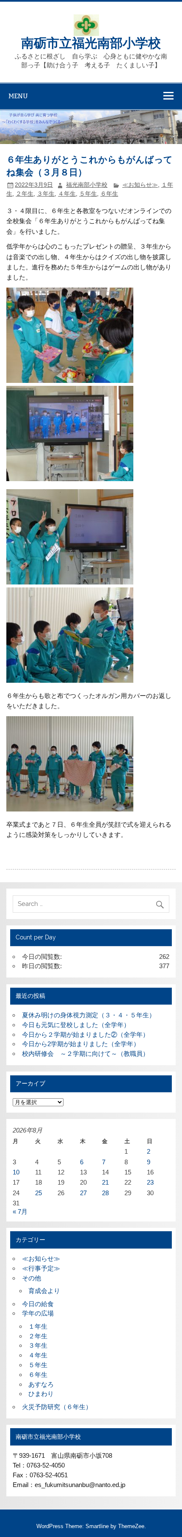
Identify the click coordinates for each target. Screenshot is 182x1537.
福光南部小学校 (87, 185)
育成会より (44, 1290)
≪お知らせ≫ (140, 185)
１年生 (37, 1326)
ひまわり (41, 1393)
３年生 (46, 194)
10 (16, 1172)
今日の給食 (38, 1303)
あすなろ (41, 1384)
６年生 (109, 194)
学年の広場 (38, 1313)
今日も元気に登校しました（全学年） (76, 1024)
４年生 (67, 194)
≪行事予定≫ (41, 1268)
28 (105, 1192)
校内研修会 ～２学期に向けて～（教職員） (85, 1053)
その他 (31, 1278)
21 (105, 1182)
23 (150, 1182)
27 (83, 1192)
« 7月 (20, 1211)
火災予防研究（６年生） (57, 1406)
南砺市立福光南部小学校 (91, 42)
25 (38, 1192)
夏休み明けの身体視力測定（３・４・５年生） (88, 1015)
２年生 (24, 194)
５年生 (88, 194)
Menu (18, 96)
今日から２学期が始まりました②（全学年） (85, 1034)
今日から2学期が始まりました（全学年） (81, 1043)
